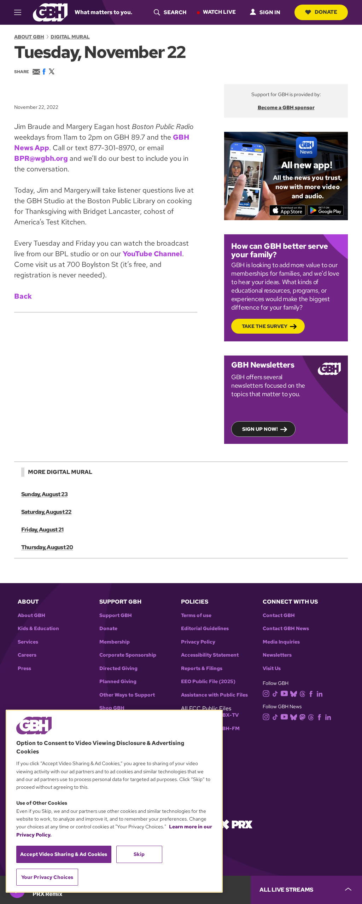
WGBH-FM (226, 729)
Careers (27, 655)
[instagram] (266, 693)
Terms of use (196, 615)
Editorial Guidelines (205, 629)
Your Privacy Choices (47, 877)
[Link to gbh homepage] (50, 12)
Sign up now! (260, 429)
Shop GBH (111, 708)
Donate (326, 12)
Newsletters (277, 655)
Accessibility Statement (210, 655)
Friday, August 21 (42, 529)
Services (28, 642)
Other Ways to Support (127, 695)
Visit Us (272, 668)
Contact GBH (279, 615)
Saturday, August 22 (46, 512)
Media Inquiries (281, 642)
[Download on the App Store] (287, 210)
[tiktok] (275, 693)
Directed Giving (118, 668)
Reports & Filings (201, 668)
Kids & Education (38, 629)
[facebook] (311, 693)
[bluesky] (293, 693)
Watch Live (219, 12)
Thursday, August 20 (47, 547)
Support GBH (115, 615)
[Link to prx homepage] (235, 824)
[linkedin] (319, 693)
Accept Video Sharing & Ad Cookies (63, 854)
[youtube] (284, 693)
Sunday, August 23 (44, 494)
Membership (114, 642)
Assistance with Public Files (214, 695)
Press (24, 668)
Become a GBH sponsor (286, 107)
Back (23, 296)
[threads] (302, 693)
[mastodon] (302, 716)
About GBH (29, 37)
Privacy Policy (198, 642)
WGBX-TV (226, 715)
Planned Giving (117, 682)
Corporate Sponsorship (127, 655)
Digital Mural (70, 37)
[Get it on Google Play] (326, 210)
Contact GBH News (286, 629)
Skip (139, 854)
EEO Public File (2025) (208, 682)
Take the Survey (264, 326)
